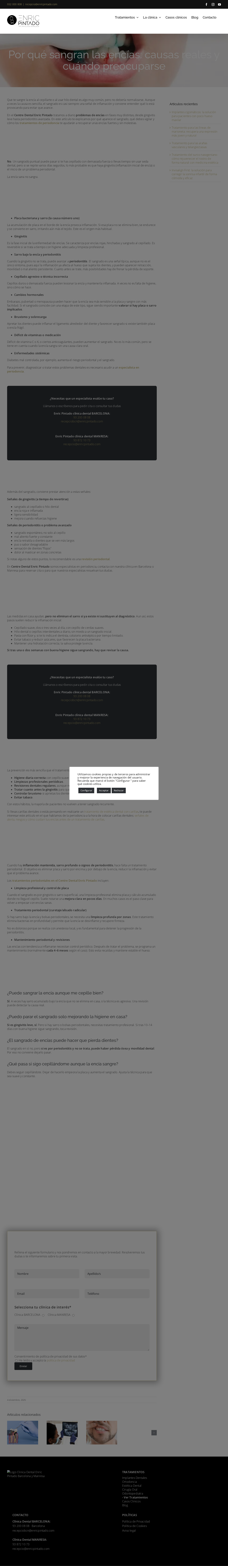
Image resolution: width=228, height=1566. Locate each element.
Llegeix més (109, 783)
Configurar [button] (86, 790)
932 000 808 (14, 4)
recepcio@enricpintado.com (41, 4)
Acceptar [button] (104, 790)
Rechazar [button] (119, 790)
